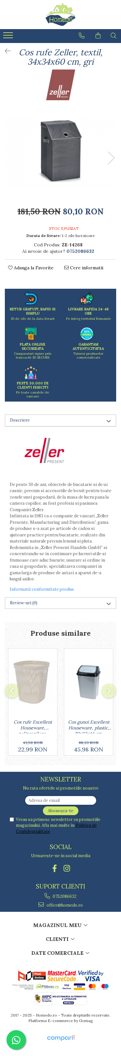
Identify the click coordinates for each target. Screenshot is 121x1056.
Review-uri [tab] (23, 603)
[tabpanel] (60, 151)
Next (111, 158)
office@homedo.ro (64, 905)
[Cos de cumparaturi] (98, 35)
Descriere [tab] (20, 420)
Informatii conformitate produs (42, 589)
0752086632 (64, 896)
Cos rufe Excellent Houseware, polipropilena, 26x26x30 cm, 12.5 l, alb (33, 726)
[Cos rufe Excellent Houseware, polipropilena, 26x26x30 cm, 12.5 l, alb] (32, 682)
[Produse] (9, 37)
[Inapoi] (5, 51)
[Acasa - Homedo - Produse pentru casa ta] (60, 14)
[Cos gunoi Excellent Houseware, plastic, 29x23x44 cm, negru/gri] (88, 682)
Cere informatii (86, 268)
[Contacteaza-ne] (81, 35)
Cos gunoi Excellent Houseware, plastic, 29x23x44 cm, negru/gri (88, 726)
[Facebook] (54, 868)
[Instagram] (66, 868)
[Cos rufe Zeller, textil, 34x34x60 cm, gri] (60, 151)
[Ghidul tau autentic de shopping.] (60, 1038)
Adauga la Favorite (33, 268)
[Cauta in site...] (113, 35)
